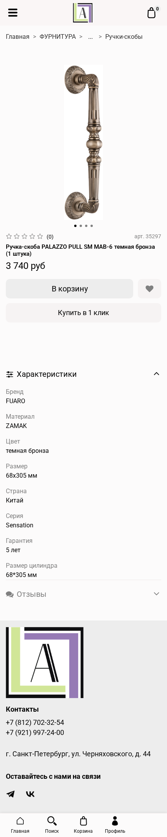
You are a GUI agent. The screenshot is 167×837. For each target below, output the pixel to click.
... (90, 36)
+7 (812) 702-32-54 (35, 722)
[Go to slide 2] (81, 226)
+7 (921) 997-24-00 (35, 732)
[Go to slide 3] (86, 226)
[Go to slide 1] (75, 226)
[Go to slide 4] (91, 226)
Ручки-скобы (124, 36)
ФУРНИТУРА (58, 36)
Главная (18, 36)
